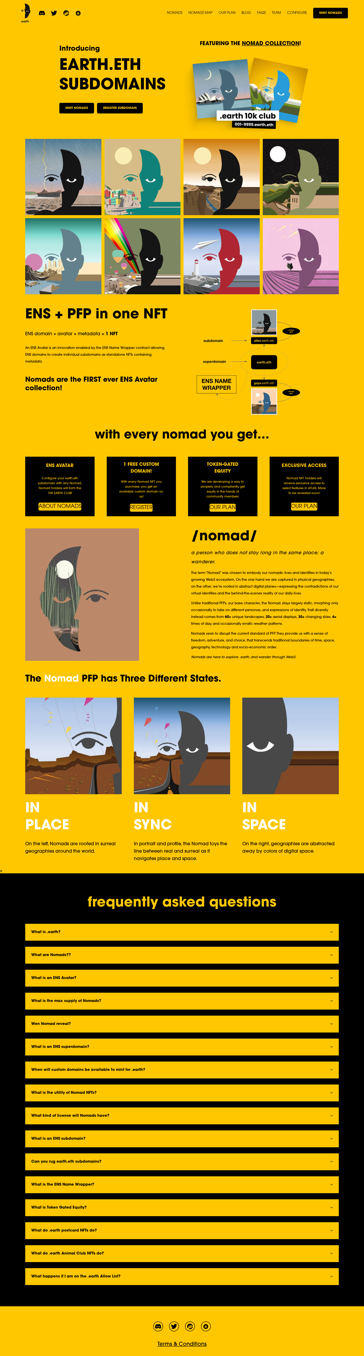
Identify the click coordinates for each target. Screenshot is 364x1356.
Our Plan (222, 507)
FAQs (261, 13)
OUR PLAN (227, 13)
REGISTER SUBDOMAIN (120, 108)
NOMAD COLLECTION (270, 43)
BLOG (246, 13)
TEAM (276, 13)
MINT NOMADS (76, 108)
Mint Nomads (330, 13)
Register (141, 507)
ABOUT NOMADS (59, 506)
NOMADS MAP (200, 13)
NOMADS (174, 13)
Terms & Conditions (182, 1344)
